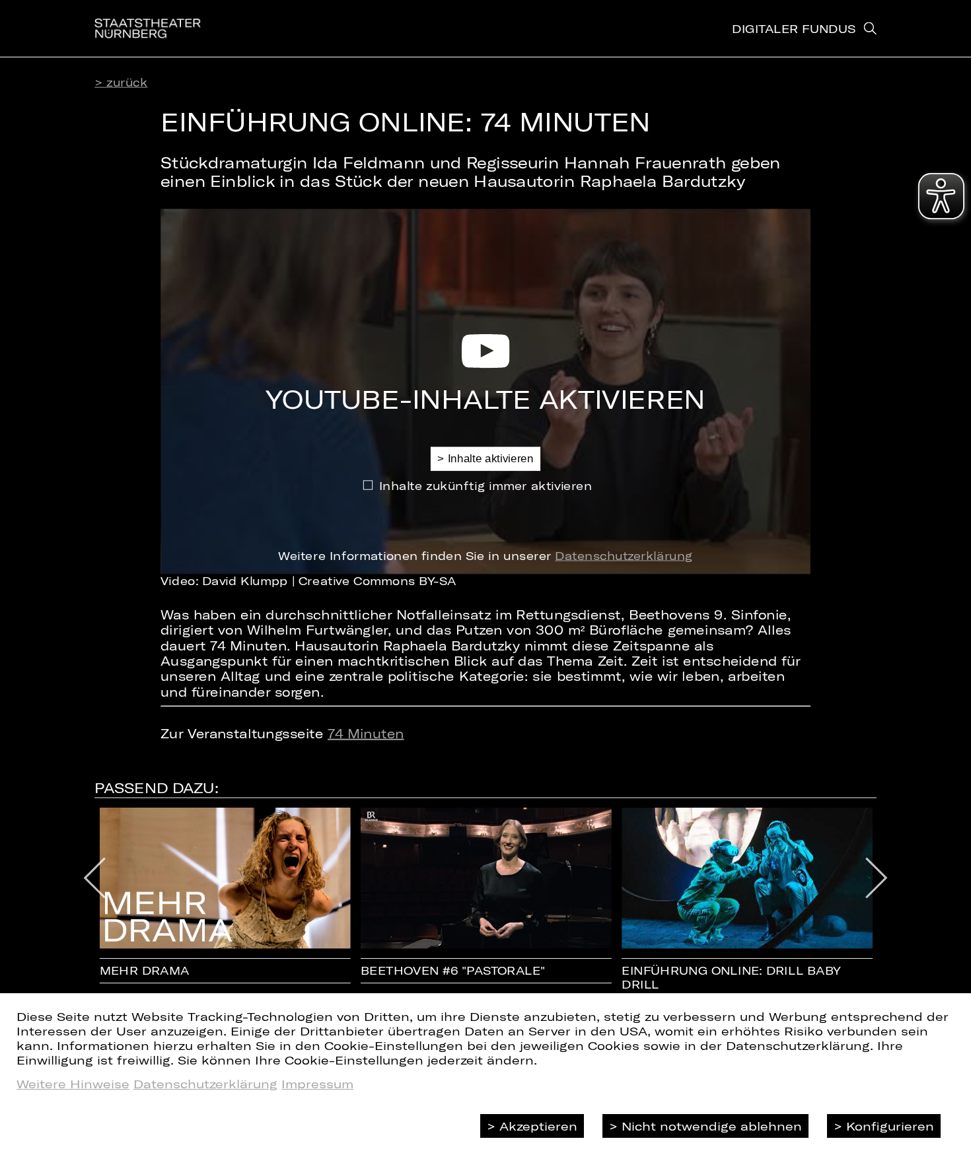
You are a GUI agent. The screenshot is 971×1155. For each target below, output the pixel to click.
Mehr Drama (145, 970)
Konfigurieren (890, 1126)
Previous (94, 878)
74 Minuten (366, 733)
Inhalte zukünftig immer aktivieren (486, 485)
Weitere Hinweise (73, 1083)
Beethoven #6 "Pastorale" (453, 970)
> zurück (120, 82)
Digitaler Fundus (793, 28)
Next (876, 878)
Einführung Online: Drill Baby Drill (731, 977)
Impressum (317, 1083)
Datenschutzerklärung (623, 555)
